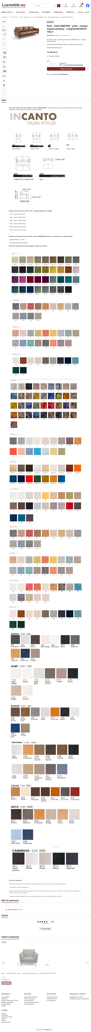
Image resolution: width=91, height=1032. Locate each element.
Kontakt (3, 1006)
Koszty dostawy (28, 1000)
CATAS (3, 1020)
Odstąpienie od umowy (76, 997)
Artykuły (3, 1018)
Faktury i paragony (29, 998)
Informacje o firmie (6, 1017)
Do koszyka (6, 983)
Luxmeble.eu (4, 17)
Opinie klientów (5, 1022)
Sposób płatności (29, 1004)
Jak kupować (5, 997)
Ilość (48, 61)
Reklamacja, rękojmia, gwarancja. (79, 998)
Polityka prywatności (7, 1002)
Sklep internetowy (43, 1029)
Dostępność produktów (31, 997)
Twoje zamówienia (52, 997)
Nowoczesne (27, 17)
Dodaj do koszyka (66, 69)
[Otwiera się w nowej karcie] (88, 6)
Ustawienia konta (52, 998)
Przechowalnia (51, 1000)
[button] (58, 5)
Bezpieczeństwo (6, 1004)
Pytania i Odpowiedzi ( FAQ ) (9, 1000)
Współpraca (4, 1015)
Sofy (21, 17)
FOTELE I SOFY (14, 17)
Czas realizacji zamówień (31, 1002)
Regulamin (4, 998)
